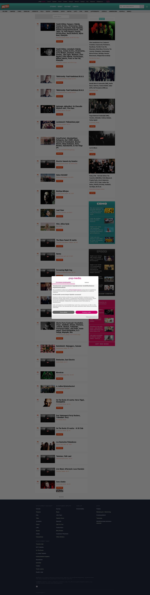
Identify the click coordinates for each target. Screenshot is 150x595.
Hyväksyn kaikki (86, 312)
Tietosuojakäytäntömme (92, 316)
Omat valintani (63, 312)
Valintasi (87, 282)
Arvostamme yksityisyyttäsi (63, 282)
